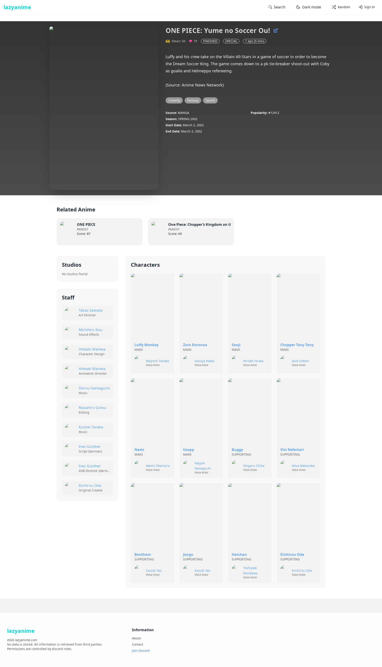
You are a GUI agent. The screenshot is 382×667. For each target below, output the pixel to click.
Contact (137, 644)
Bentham (142, 554)
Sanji (236, 344)
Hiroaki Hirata (253, 361)
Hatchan (239, 554)
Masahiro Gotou (92, 407)
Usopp (188, 449)
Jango (188, 554)
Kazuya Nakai (204, 361)
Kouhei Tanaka (91, 427)
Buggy (237, 449)
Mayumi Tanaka (157, 361)
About (136, 638)
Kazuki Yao (154, 570)
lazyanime (17, 7)
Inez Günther (90, 446)
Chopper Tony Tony (297, 344)
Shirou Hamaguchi (94, 388)
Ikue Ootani (300, 361)
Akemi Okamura (158, 466)
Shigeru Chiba (253, 466)
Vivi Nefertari (292, 449)
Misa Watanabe (303, 466)
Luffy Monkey (146, 344)
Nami (139, 449)
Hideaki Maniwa (92, 349)
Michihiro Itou (90, 329)
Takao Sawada (91, 310)
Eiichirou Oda (90, 485)
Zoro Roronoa (195, 344)
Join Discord (141, 650)
